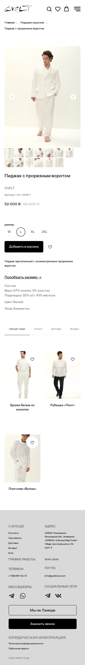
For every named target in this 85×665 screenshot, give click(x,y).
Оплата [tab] (38, 329)
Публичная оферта (19, 648)
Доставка (13, 543)
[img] (48, 595)
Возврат (12, 548)
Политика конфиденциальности (26, 643)
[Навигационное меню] (77, 9)
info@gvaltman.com (55, 576)
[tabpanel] (42, 425)
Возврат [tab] (74, 329)
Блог (11, 553)
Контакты (13, 533)
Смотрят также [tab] (17, 329)
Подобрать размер (23, 277)
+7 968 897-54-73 (17, 576)
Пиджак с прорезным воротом (24, 28)
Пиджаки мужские (32, 22)
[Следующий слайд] (73, 97)
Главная (10, 22)
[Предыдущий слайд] (12, 97)
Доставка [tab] (56, 329)
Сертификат (15, 538)
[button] (49, 9)
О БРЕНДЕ (16, 526)
